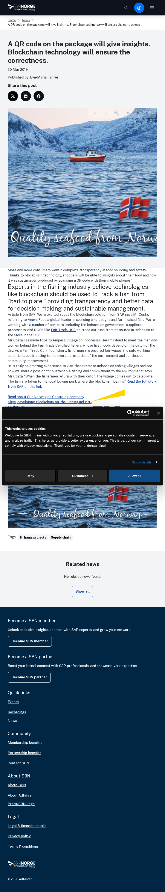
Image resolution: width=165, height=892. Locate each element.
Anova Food (37, 320)
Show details (142, 462)
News (26, 20)
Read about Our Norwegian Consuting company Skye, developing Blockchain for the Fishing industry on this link (50, 402)
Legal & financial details (27, 826)
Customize (80, 476)
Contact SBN (18, 763)
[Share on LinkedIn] (26, 96)
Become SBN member (29, 641)
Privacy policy (19, 836)
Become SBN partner (29, 677)
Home (12, 20)
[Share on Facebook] (39, 96)
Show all (82, 591)
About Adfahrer (20, 795)
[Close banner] (158, 412)
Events (13, 702)
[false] (126, 8)
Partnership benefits (24, 753)
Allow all (134, 476)
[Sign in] (139, 8)
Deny (30, 476)
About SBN (17, 785)
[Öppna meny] (152, 8)
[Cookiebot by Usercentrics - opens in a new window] (130, 413)
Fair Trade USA (63, 330)
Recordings (17, 712)
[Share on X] (13, 96)
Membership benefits (25, 743)
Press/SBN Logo (21, 804)
